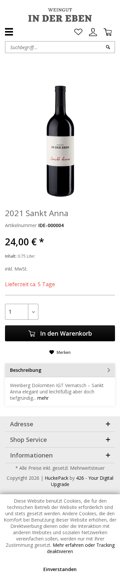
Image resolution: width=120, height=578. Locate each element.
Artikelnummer (21, 225)
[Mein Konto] (93, 32)
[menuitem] (78, 32)
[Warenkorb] (107, 32)
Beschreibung (25, 370)
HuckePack (56, 478)
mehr (42, 398)
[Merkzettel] (78, 32)
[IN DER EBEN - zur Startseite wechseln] (60, 15)
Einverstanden (60, 569)
